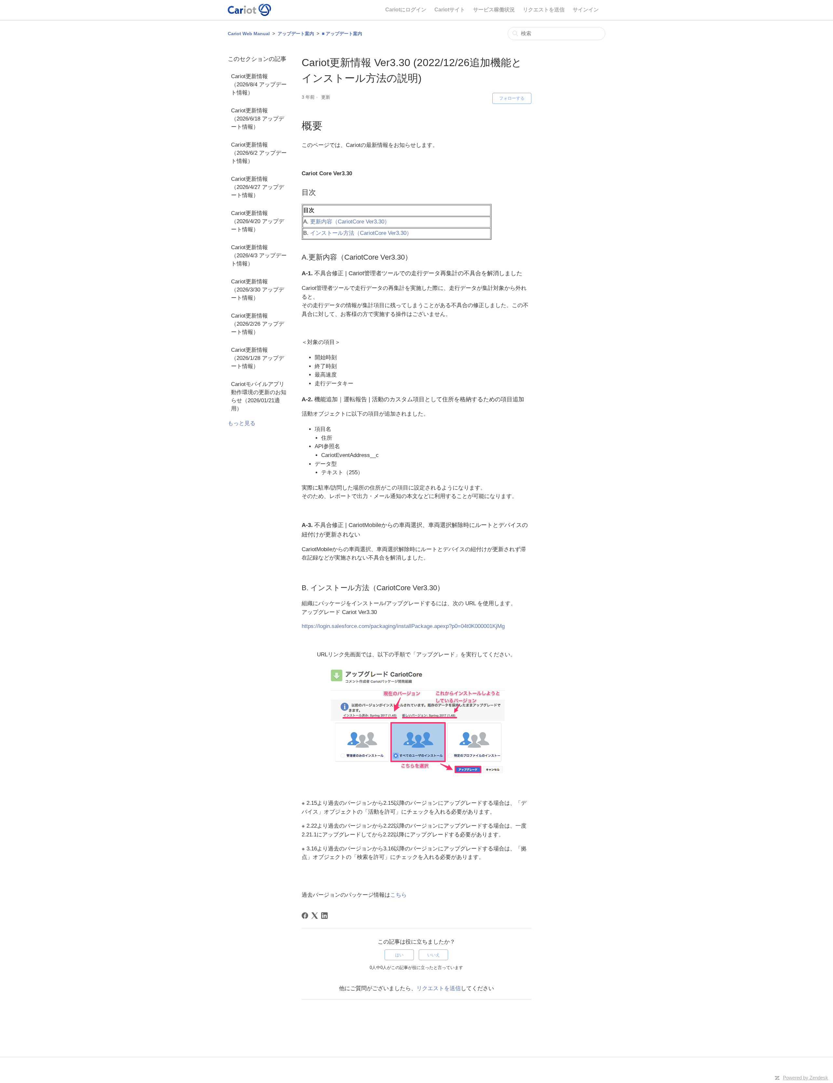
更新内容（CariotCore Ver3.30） (350, 222)
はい (399, 954)
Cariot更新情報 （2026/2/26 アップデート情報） (257, 324)
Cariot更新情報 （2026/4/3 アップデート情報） (259, 255)
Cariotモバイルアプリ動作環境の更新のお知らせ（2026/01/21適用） (258, 396)
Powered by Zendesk (805, 1077)
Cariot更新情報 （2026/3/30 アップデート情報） (257, 289)
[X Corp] (314, 915)
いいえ (433, 954)
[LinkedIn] (324, 915)
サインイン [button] (586, 9)
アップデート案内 (296, 33)
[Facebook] (305, 915)
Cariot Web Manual (249, 33)
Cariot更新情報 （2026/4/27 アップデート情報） (257, 187)
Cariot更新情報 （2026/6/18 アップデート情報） (257, 118)
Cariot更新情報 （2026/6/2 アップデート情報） (259, 153)
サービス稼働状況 (494, 9)
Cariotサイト (449, 9)
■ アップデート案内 (342, 33)
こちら (398, 894)
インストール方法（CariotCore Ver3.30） (361, 233)
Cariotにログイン (405, 9)
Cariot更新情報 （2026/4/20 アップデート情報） (257, 221)
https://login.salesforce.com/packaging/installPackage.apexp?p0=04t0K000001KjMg (403, 626)
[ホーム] (249, 10)
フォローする (512, 98)
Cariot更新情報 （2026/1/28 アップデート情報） (257, 358)
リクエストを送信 (544, 9)
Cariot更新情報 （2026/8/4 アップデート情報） (259, 84)
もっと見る (241, 423)
